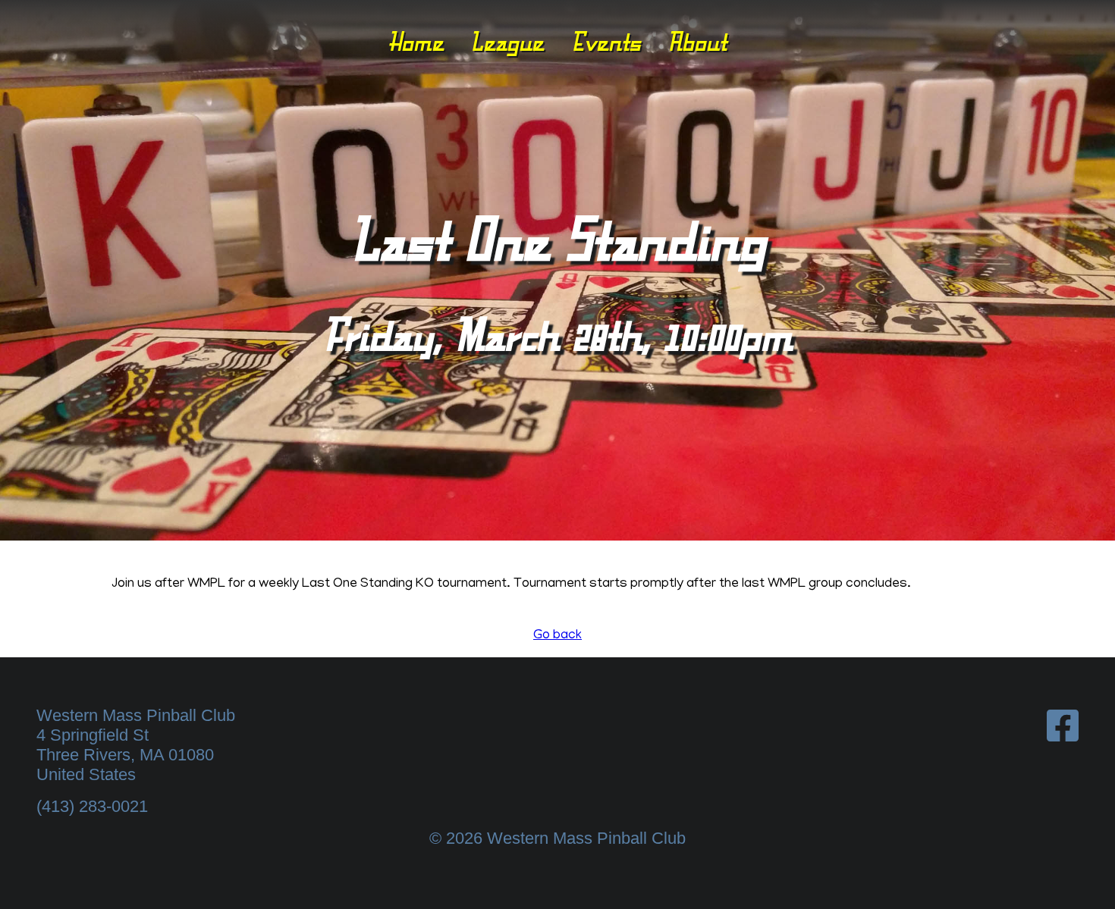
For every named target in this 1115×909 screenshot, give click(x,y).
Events (606, 41)
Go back (557, 636)
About (697, 41)
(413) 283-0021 (92, 806)
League (507, 41)
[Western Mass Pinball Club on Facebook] (1063, 727)
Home (416, 41)
